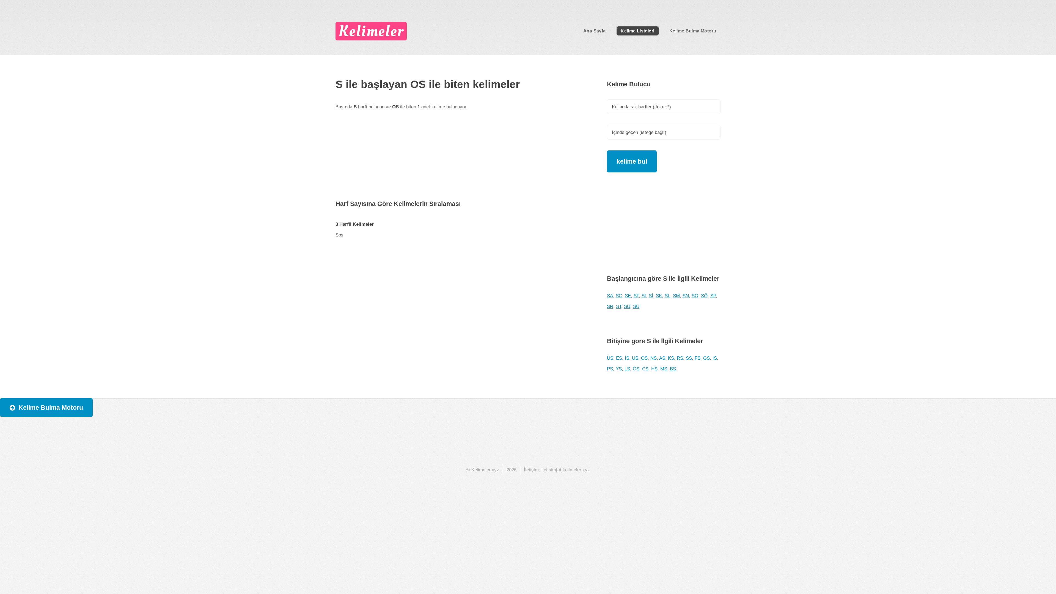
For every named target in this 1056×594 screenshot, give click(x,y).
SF (636, 295)
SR (610, 306)
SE (628, 295)
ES (619, 358)
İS (627, 358)
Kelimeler (371, 31)
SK (659, 295)
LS (627, 369)
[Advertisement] (460, 160)
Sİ (651, 295)
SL (667, 295)
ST (618, 306)
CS (645, 369)
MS (663, 369)
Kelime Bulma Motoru (692, 31)
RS (680, 358)
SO (695, 295)
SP (713, 295)
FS (697, 358)
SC (619, 295)
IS (715, 358)
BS (673, 369)
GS (706, 358)
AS (662, 358)
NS (653, 358)
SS (689, 358)
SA (610, 295)
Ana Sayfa (594, 31)
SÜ (636, 306)
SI (644, 295)
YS (619, 369)
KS (671, 358)
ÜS (610, 358)
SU (627, 306)
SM (676, 295)
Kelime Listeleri (637, 31)
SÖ (704, 295)
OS (644, 358)
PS (610, 369)
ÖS (636, 369)
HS (654, 369)
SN (686, 295)
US (635, 358)
